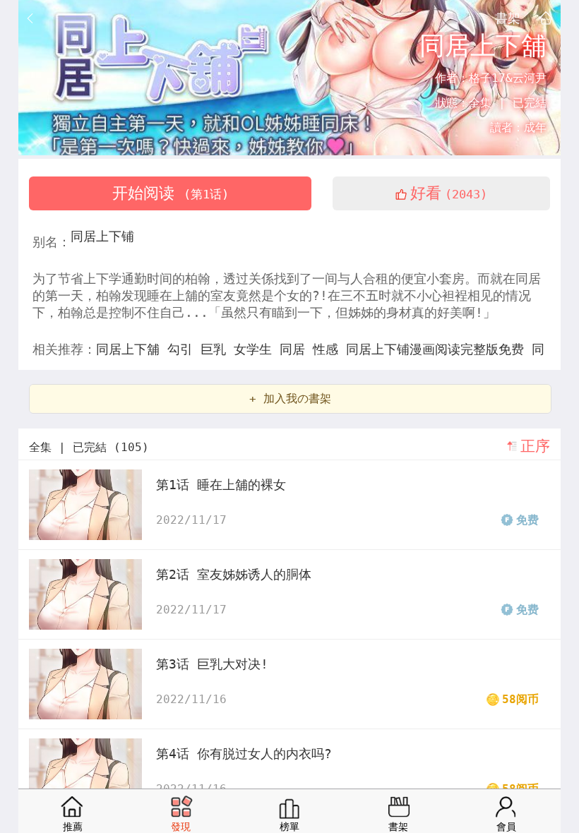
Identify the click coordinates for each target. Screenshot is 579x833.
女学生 (257, 349)
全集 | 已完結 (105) (89, 447)
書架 (507, 18)
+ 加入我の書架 (290, 398)
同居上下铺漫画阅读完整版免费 (439, 349)
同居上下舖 (131, 349)
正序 (535, 446)
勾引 (184, 349)
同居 (296, 349)
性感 (329, 349)
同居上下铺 (102, 236)
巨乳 (217, 349)
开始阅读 (170, 193)
